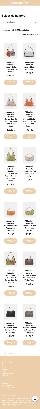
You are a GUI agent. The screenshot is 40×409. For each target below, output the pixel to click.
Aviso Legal (5, 383)
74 (11, 353)
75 (13, 353)
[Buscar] (35, 21)
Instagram (5, 369)
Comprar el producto (11, 82)
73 (9, 353)
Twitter (4, 367)
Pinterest (5, 371)
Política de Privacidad (8, 387)
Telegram (5, 375)
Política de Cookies (7, 385)
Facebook (5, 365)
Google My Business (8, 373)
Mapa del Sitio (6, 390)
